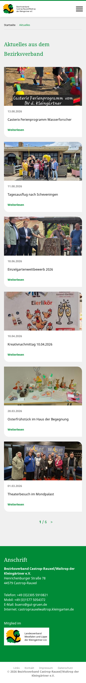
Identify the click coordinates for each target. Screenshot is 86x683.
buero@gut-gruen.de (31, 604)
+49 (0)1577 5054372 (29, 600)
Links (16, 668)
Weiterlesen (16, 130)
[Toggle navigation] (79, 9)
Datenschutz (65, 668)
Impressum (46, 668)
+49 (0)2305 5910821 (32, 595)
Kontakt (29, 668)
